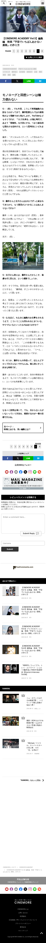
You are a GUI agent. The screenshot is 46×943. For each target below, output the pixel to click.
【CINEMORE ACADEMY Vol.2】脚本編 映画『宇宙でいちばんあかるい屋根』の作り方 (31, 610)
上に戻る (41, 933)
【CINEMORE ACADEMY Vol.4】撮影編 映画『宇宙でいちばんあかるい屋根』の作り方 (31, 649)
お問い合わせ (23, 913)
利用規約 (4, 502)
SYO (12, 65)
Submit (10, 549)
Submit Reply (29, 533)
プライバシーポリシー (23, 923)
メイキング (6, 72)
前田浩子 (29, 72)
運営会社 (23, 927)
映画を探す (3, 2)
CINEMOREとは (23, 909)
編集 (14, 75)
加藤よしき (37, 708)
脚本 (40, 72)
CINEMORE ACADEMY (10, 69)
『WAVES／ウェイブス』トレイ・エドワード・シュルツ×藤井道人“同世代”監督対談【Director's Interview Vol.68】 (32, 669)
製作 (4, 75)
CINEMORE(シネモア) (9, 867)
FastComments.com (24, 567)
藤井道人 (14, 72)
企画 (35, 72)
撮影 (9, 75)
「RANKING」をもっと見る (30, 780)
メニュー (43, 2)
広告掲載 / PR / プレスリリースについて (23, 920)
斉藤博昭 (36, 753)
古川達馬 (22, 72)
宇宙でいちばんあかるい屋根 (27, 69)
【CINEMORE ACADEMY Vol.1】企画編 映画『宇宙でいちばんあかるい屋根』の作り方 (31, 591)
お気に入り (10, 3)
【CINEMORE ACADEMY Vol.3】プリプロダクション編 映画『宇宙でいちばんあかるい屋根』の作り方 (31, 629)
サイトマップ (23, 931)
